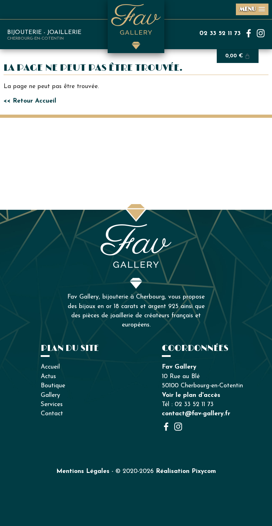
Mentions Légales (82, 471)
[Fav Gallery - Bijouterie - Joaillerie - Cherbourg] (136, 228)
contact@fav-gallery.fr (196, 414)
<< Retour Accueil (30, 101)
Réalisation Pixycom (186, 471)
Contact (52, 414)
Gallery (50, 395)
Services (52, 404)
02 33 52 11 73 (220, 33)
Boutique (53, 386)
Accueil (50, 367)
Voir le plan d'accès (191, 395)
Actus (48, 377)
